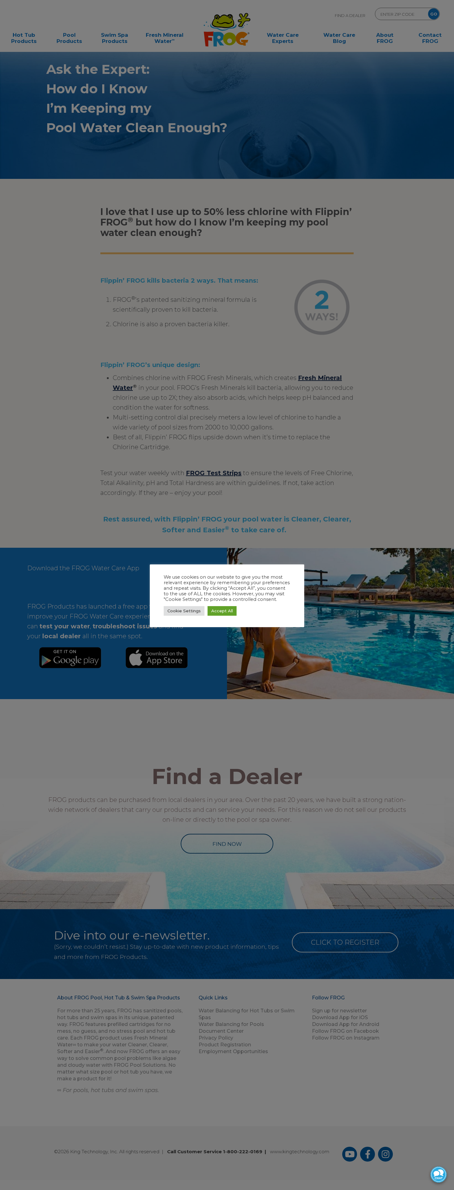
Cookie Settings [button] (184, 610)
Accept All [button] (222, 610)
